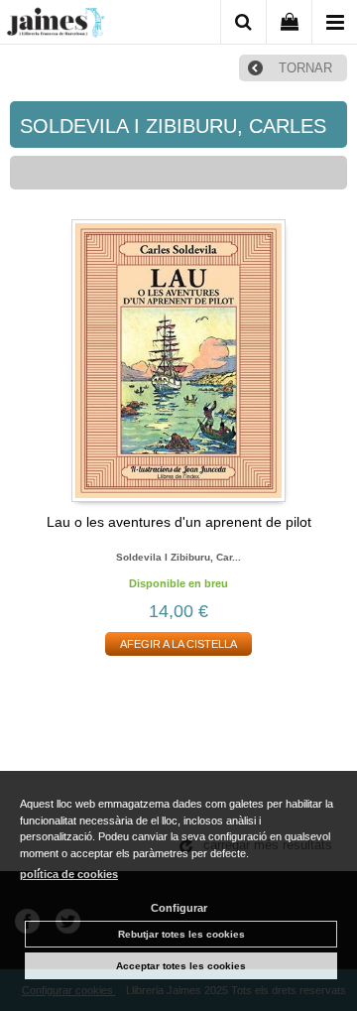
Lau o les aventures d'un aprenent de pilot (179, 522)
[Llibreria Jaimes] (55, 26)
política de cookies (69, 874)
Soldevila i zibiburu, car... (178, 557)
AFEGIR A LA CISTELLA (178, 644)
